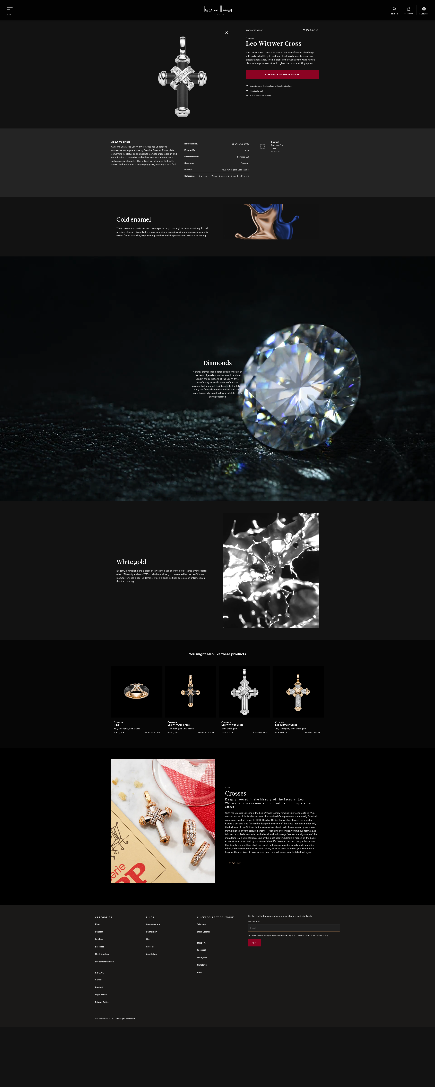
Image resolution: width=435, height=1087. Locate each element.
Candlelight (151, 954)
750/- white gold (229, 169)
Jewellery (203, 175)
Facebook (201, 949)
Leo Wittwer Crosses (217, 175)
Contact (99, 987)
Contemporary (153, 924)
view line (235, 863)
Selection (201, 924)
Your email (254, 921)
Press (199, 972)
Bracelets (99, 946)
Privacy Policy (102, 1002)
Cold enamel (243, 169)
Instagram (202, 957)
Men (148, 939)
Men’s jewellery (102, 954)
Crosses (250, 38)
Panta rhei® (151, 931)
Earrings (99, 939)
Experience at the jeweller (282, 74)
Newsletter (202, 964)
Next (255, 942)
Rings (97, 924)
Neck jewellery (234, 175)
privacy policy (322, 935)
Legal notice (101, 994)
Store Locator (203, 931)
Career (98, 979)
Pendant (245, 175)
